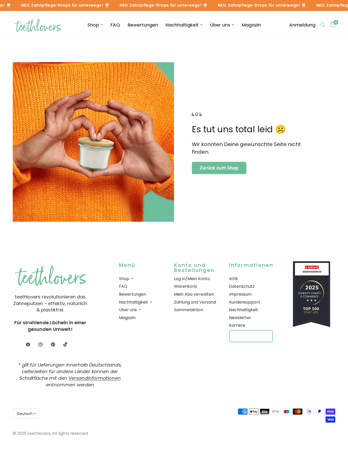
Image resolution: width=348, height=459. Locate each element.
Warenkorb (185, 286)
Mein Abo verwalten (194, 294)
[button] (219, 168)
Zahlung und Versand (195, 302)
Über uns (220, 25)
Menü (127, 265)
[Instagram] (44, 344)
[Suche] (323, 25)
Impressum (240, 294)
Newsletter (240, 318)
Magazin (251, 25)
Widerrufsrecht (251, 336)
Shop (93, 25)
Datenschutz (242, 286)
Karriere (237, 325)
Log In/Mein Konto (192, 279)
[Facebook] (31, 344)
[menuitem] (95, 25)
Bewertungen (143, 25)
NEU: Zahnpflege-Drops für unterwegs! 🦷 (62, 5)
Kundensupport (244, 302)
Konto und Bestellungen (194, 265)
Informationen (251, 265)
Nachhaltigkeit (182, 25)
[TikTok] (69, 344)
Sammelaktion (188, 310)
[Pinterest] (56, 344)
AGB (233, 279)
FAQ (115, 25)
